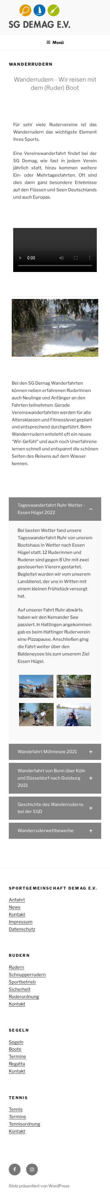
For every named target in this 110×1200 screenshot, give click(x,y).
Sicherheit (20, 989)
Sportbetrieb (22, 982)
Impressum (21, 921)
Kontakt (17, 914)
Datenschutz (22, 929)
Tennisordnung (24, 1124)
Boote (15, 1049)
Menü (58, 42)
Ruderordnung (24, 996)
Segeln (16, 1042)
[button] (55, 509)
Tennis (16, 1109)
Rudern (16, 967)
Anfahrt (17, 899)
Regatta (17, 1064)
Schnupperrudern (27, 974)
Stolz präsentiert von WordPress (39, 1185)
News (15, 907)
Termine (17, 1056)
